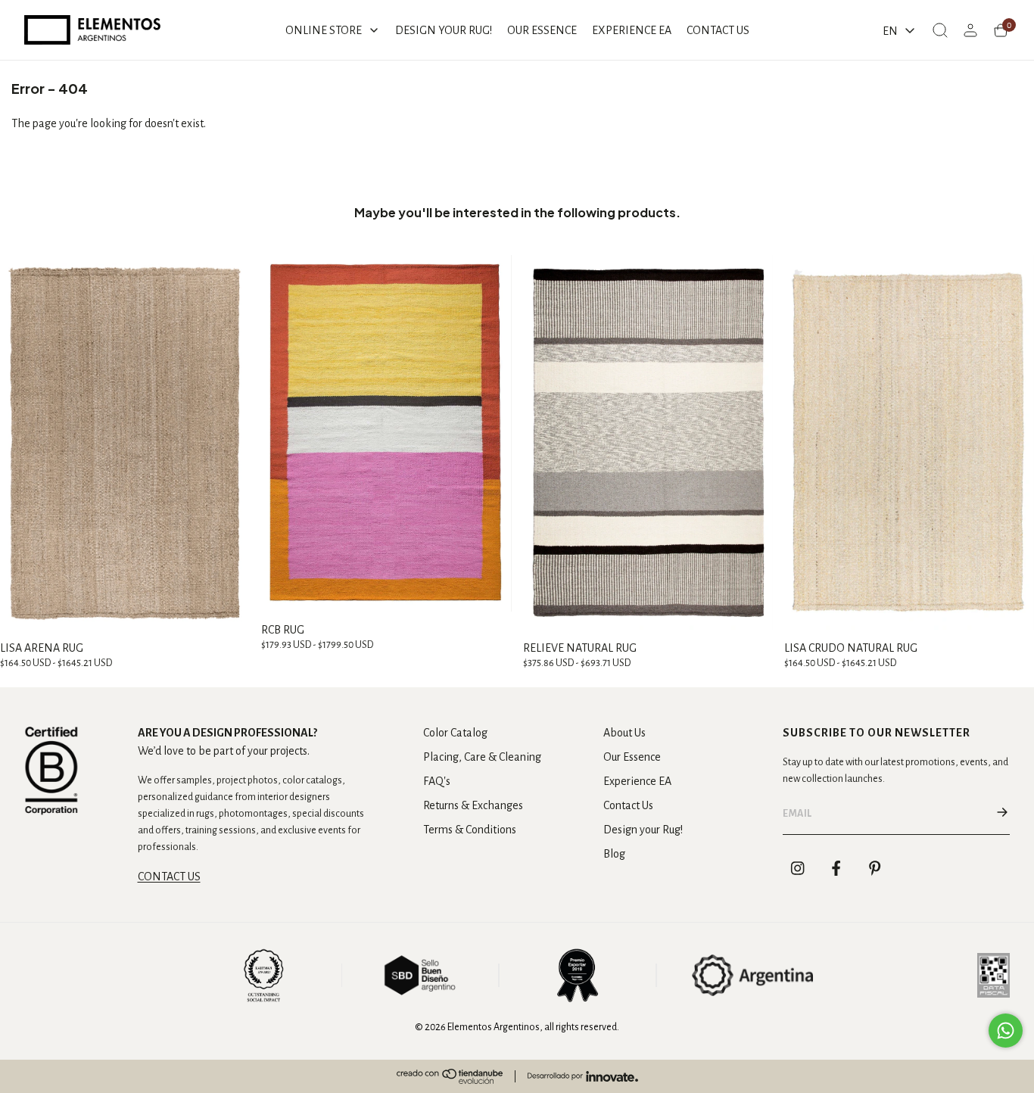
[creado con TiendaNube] (450, 1076)
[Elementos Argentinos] (92, 30)
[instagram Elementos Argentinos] (798, 868)
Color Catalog (455, 733)
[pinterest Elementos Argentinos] (875, 868)
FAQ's (436, 781)
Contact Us (628, 805)
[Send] (1002, 813)
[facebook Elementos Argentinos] (836, 868)
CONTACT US (169, 876)
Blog (614, 854)
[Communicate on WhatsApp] (1006, 1031)
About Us (624, 733)
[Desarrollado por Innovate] (583, 1076)
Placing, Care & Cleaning (482, 757)
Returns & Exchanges (473, 805)
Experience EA (637, 781)
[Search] (940, 30)
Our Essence (632, 757)
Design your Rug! (643, 830)
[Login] (970, 30)
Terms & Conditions (469, 830)
